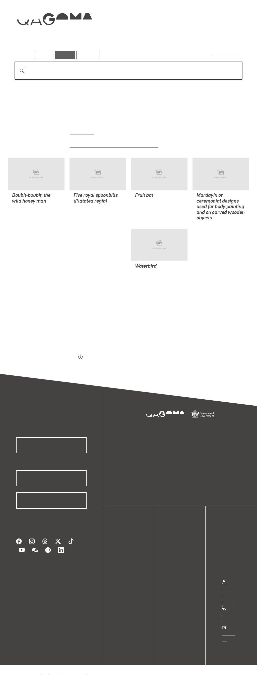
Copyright (78, 665)
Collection (51, 35)
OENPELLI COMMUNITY (33, 208)
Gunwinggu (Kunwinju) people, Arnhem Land (111, 145)
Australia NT (81, 132)
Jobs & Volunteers (24, 665)
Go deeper (231, 37)
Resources (87, 55)
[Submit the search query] (17, 70)
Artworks (181, 37)
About (124, 574)
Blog (123, 568)
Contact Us (231, 633)
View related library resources (40, 329)
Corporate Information (114, 665)
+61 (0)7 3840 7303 (230, 614)
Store (123, 562)
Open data (128, 544)
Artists (206, 37)
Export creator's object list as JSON (45, 357)
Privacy (54, 665)
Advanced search (228, 54)
